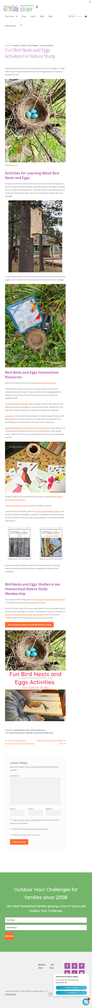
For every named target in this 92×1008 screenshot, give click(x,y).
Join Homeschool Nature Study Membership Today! (29, 624)
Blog (42, 16)
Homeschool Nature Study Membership (49, 599)
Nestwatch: (9, 416)
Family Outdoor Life (37, 730)
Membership (10, 26)
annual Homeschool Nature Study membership (24, 614)
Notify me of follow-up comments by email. (31, 829)
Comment (15, 776)
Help (50, 16)
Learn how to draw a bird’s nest (18, 505)
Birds (28, 730)
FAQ (52, 964)
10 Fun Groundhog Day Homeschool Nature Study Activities (20, 742)
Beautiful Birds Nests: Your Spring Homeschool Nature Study (29, 428)
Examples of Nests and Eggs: (17, 404)
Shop (24, 16)
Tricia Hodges (33, 45)
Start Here (9, 16)
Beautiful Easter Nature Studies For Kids (51, 742)
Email (31, 809)
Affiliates (42, 964)
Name (13, 809)
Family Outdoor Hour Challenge (20, 733)
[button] (90, 2)
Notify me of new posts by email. (26, 835)
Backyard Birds (19, 730)
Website (49, 809)
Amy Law (15, 165)
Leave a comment (46, 45)
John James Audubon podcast (49, 511)
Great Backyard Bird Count (43, 733)
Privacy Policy (10, 994)
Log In (33, 16)
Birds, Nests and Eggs (47, 383)
